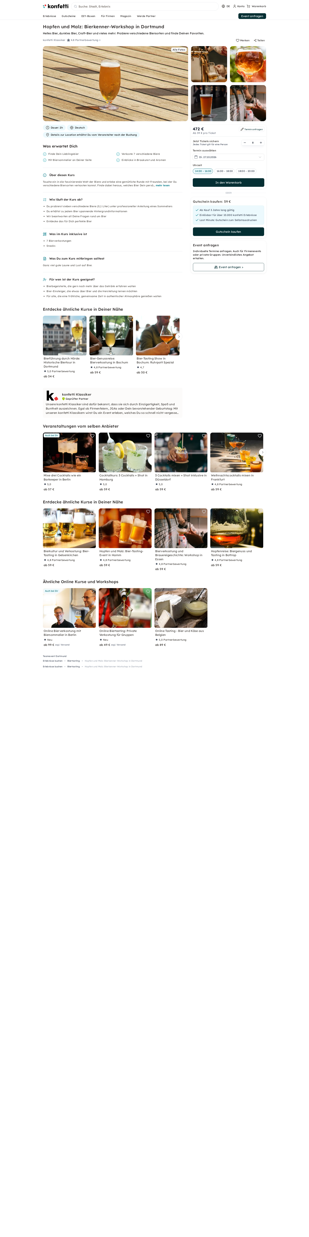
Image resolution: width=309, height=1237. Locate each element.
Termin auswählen (204, 150)
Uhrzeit (197, 165)
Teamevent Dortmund (55, 656)
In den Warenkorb (228, 182)
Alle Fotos (179, 49)
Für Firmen (108, 16)
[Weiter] (177, 337)
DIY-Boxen (88, 16)
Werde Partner (146, 16)
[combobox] (145, 6)
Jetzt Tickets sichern (206, 141)
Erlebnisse (49, 16)
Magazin (125, 16)
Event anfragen (252, 16)
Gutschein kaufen (228, 231)
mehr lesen (163, 185)
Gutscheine (68, 16)
